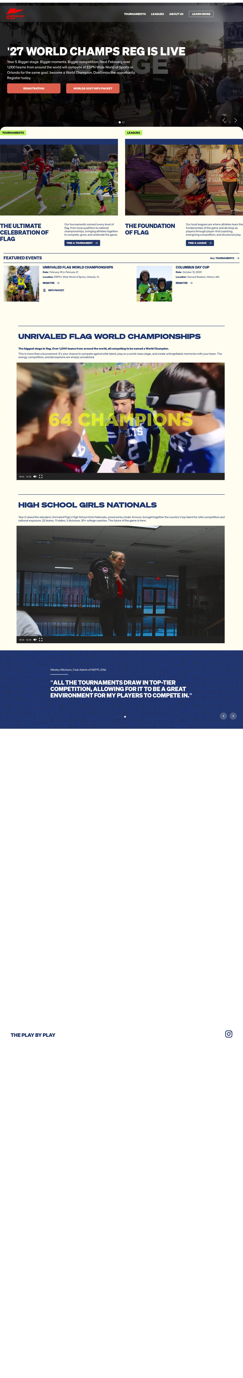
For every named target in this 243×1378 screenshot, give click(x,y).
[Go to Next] (233, 716)
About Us (176, 14)
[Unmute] (35, 476)
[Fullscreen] (41, 476)
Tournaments (135, 14)
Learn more (201, 14)
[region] (121, 67)
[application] (121, 421)
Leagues (157, 14)
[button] (120, 122)
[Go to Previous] (223, 716)
